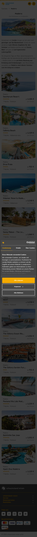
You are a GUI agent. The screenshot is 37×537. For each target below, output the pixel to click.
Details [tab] (18, 248)
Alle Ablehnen (18, 292)
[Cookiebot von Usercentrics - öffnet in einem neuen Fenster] (26, 242)
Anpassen (17, 286)
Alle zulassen (18, 280)
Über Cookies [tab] (30, 248)
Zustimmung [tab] (6, 248)
